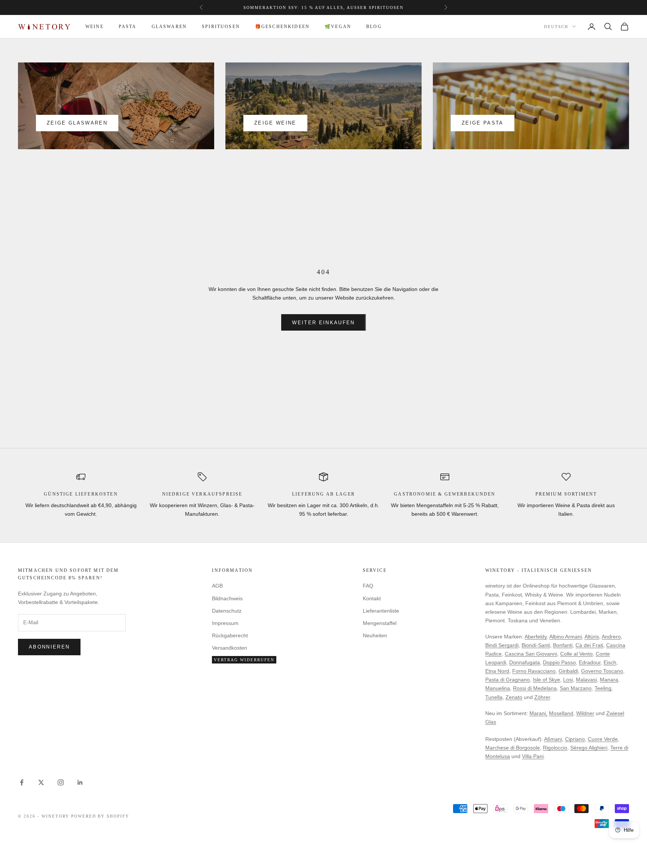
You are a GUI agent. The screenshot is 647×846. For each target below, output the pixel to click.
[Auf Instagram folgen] (60, 782)
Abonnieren (49, 647)
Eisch (610, 662)
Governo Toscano (602, 671)
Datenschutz (227, 611)
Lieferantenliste (381, 611)
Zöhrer (542, 697)
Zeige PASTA (483, 123)
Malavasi (586, 680)
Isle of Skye (546, 680)
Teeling (603, 688)
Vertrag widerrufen (244, 660)
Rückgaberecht (230, 635)
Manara (609, 680)
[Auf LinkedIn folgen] (80, 782)
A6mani (553, 739)
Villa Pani (533, 756)
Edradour (590, 662)
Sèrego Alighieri (588, 748)
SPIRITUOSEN (221, 26)
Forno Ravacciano (534, 671)
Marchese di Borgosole (512, 748)
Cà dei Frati (589, 645)
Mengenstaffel (380, 623)
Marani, (538, 713)
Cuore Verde (603, 739)
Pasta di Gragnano (507, 680)
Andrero (611, 637)
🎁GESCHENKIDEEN (282, 26)
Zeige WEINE (275, 123)
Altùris (591, 637)
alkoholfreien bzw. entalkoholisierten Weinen (348, 7)
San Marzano (576, 688)
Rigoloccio (555, 748)
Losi (568, 680)
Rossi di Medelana (535, 688)
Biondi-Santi (536, 645)
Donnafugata (524, 662)
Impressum (225, 623)
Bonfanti (562, 645)
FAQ (368, 586)
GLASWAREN (169, 26)
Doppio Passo (559, 662)
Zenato (513, 697)
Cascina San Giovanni (531, 654)
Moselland (561, 713)
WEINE (94, 26)
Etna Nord (497, 671)
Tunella (493, 697)
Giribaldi (568, 671)
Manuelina (497, 688)
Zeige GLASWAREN (77, 123)
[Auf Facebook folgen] (21, 782)
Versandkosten (229, 648)
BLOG (374, 26)
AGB (217, 586)
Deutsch (556, 27)
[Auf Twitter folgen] (41, 782)
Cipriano (575, 739)
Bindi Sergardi (502, 645)
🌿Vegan (338, 26)
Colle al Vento (576, 654)
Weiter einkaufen (323, 322)
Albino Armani (565, 637)
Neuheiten (375, 635)
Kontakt (372, 598)
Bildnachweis (227, 598)
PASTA (128, 26)
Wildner (585, 713)
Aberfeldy (536, 637)
